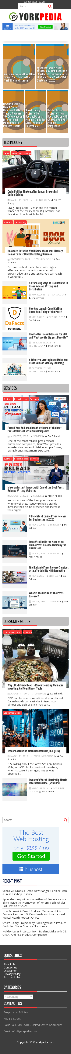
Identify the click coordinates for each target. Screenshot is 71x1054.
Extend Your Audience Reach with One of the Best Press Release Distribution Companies (35, 429)
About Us (9, 964)
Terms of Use (12, 977)
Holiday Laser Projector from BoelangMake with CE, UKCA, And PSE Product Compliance (34, 933)
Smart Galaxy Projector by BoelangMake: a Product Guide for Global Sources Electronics (34, 924)
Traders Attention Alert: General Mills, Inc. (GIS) (34, 750)
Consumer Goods (12, 632)
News (14, 153)
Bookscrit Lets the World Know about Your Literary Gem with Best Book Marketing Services (35, 252)
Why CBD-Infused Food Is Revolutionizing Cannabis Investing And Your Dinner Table (35, 686)
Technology (25, 153)
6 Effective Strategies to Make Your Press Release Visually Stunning (48, 361)
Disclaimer (10, 970)
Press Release (21, 399)
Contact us (10, 967)
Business (8, 222)
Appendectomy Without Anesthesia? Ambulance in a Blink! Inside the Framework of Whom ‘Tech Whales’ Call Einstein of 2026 (34, 903)
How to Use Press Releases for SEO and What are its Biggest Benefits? (48, 335)
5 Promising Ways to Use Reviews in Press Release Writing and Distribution (48, 286)
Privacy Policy (12, 974)
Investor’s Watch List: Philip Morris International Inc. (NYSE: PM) (48, 781)
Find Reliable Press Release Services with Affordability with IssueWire (49, 569)
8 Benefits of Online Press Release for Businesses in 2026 (47, 517)
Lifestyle (27, 632)
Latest (7, 153)
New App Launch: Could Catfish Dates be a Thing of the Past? (45, 310)
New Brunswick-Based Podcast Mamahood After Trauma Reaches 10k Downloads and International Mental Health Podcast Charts (33, 914)
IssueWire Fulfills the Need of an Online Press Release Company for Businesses (47, 545)
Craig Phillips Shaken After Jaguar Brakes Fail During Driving (33, 193)
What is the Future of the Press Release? (46, 594)
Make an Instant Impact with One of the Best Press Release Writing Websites (36, 489)
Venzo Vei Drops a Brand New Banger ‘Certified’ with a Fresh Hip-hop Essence (34, 892)
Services (34, 399)
